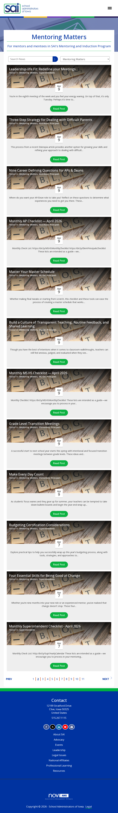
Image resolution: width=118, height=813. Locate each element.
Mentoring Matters (28, 72)
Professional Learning (59, 765)
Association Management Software (59, 798)
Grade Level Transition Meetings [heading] (34, 424)
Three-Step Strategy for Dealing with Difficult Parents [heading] (50, 120)
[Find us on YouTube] (65, 727)
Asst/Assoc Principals (49, 123)
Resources (59, 770)
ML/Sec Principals (47, 275)
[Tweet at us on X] (52, 727)
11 (83, 679)
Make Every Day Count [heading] (26, 474)
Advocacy (59, 739)
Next (105, 679)
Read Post (59, 108)
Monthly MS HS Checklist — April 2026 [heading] (38, 373)
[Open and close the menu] (77, 8)
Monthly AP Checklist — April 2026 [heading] (35, 221)
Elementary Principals (50, 427)
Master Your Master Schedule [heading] (32, 272)
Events (59, 745)
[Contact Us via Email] (72, 727)
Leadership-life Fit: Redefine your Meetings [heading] (42, 69)
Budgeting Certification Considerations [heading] (39, 525)
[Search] (55, 59)
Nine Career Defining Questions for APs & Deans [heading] (46, 170)
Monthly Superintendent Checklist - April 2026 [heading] (45, 626)
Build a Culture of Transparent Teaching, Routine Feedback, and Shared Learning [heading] (59, 324)
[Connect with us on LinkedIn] (59, 727)
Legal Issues (59, 755)
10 (76, 679)
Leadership (59, 750)
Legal (88, 806)
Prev (9, 679)
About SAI (59, 734)
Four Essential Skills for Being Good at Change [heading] (44, 576)
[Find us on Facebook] (46, 727)
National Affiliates (59, 760)
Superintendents (47, 72)
